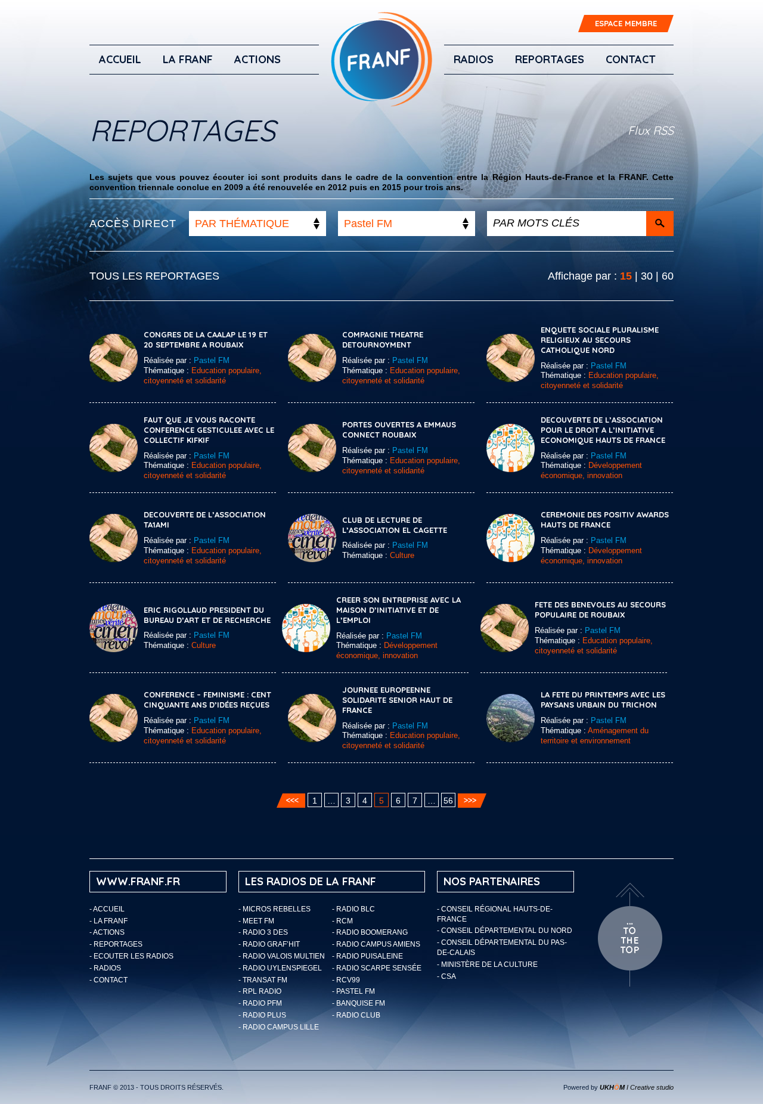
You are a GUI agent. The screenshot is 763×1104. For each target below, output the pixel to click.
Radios (474, 59)
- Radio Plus (262, 1015)
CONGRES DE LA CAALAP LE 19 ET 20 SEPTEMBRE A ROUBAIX (206, 339)
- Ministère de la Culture (487, 964)
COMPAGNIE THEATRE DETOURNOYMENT (382, 339)
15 (626, 276)
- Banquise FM (358, 1003)
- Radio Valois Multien (281, 956)
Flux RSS (651, 130)
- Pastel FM (353, 991)
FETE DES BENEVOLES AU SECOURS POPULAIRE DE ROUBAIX (600, 609)
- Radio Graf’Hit (269, 944)
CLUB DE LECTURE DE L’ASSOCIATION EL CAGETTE (394, 525)
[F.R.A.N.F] (381, 59)
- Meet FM (256, 921)
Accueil (120, 59)
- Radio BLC (353, 909)
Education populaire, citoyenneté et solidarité (203, 375)
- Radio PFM (260, 1003)
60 (668, 276)
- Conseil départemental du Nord (504, 930)
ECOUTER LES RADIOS (133, 956)
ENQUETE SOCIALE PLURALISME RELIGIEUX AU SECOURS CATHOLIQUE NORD (600, 340)
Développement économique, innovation (591, 470)
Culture (402, 555)
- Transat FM (262, 980)
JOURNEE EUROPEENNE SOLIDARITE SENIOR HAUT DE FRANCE (397, 700)
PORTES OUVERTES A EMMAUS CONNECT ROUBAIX (399, 429)
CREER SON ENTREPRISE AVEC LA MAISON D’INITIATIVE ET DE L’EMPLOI (398, 610)
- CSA (446, 976)
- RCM (342, 921)
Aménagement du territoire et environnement (595, 735)
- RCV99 (346, 980)
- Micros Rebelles (274, 909)
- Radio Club (356, 1015)
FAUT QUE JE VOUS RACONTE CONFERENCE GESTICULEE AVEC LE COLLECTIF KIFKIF (209, 430)
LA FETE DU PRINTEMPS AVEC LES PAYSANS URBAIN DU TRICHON (603, 699)
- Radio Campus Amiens (376, 944)
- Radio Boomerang (370, 932)
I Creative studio (637, 1087)
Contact (631, 59)
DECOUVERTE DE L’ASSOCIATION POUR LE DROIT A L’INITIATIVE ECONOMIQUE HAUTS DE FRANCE (603, 430)
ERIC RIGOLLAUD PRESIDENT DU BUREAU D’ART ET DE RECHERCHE (207, 615)
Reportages (549, 59)
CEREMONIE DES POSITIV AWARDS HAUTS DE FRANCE (605, 519)
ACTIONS (257, 59)
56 (448, 800)
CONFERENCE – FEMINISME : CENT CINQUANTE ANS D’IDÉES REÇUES (207, 699)
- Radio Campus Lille (278, 1027)
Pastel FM (211, 360)
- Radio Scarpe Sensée (376, 968)
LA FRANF (188, 59)
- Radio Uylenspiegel (280, 968)
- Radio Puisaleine (367, 956)
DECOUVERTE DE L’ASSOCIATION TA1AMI (205, 519)
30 (647, 276)
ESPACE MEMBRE (626, 23)
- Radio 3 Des (263, 932)
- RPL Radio (259, 991)
